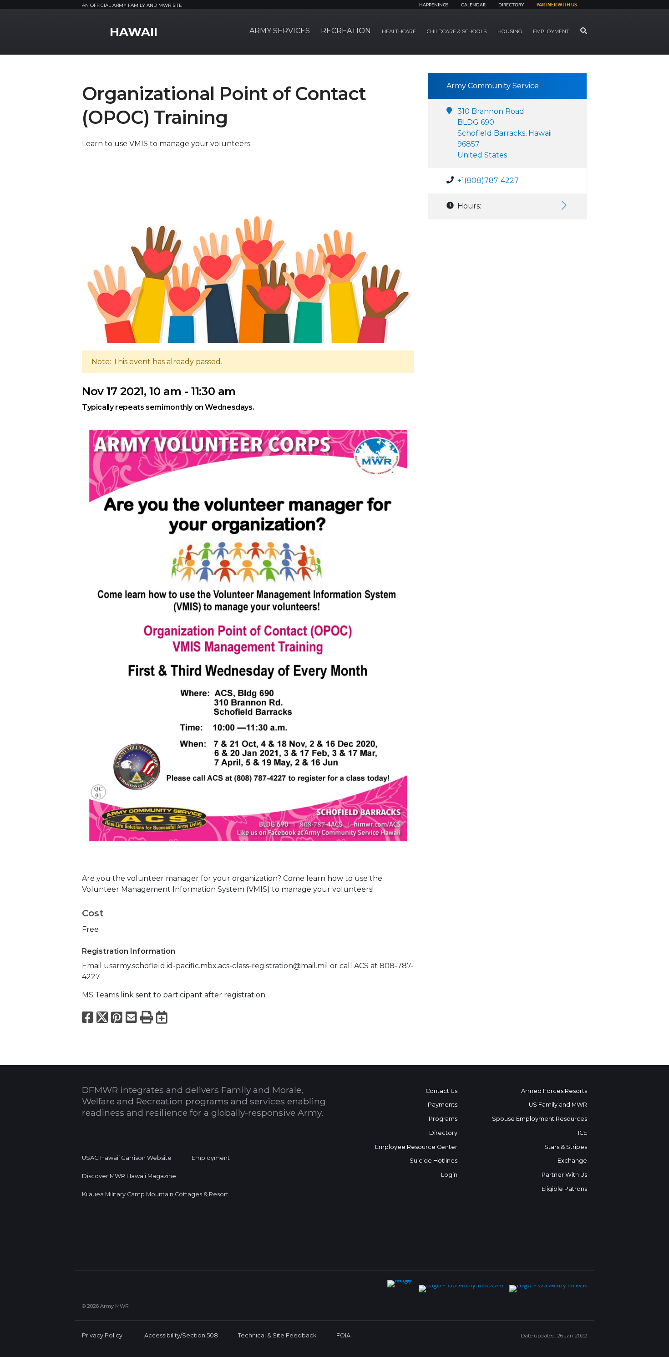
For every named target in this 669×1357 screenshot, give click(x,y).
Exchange (572, 1160)
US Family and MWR (558, 1104)
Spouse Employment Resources (539, 1118)
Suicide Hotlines (433, 1160)
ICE (582, 1132)
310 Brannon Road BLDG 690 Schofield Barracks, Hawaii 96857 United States (504, 133)
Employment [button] (551, 31)
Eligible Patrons (564, 1188)
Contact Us (441, 1091)
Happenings (433, 5)
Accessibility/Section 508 (181, 1335)
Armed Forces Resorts (554, 1091)
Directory (511, 5)
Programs (443, 1118)
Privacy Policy (102, 1335)
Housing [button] (509, 31)
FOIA (343, 1335)
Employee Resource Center (416, 1147)
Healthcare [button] (399, 31)
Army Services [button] (279, 30)
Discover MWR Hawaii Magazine (129, 1176)
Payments (442, 1104)
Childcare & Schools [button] (457, 31)
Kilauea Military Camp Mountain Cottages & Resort (155, 1194)
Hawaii (133, 31)
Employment (211, 1157)
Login (449, 1174)
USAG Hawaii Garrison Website (127, 1157)
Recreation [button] (346, 30)
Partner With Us (564, 1174)
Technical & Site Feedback (277, 1335)
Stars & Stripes (565, 1147)
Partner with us (557, 5)
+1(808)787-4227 (488, 180)
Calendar (473, 5)
